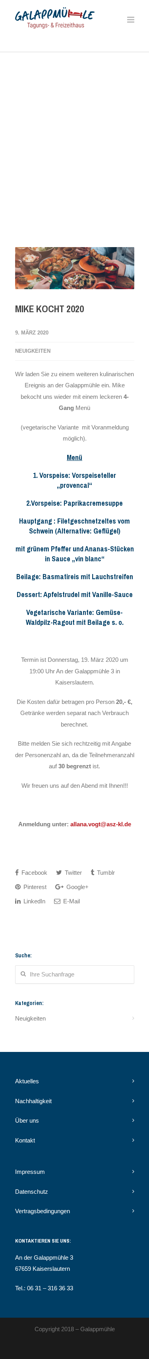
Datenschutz (31, 1191)
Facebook (33, 872)
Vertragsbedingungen (42, 1211)
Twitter (72, 872)
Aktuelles (27, 1081)
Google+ (77, 886)
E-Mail (71, 901)
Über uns (27, 1120)
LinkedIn (33, 901)
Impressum (30, 1171)
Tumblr (105, 872)
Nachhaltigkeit (33, 1101)
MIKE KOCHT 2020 (49, 308)
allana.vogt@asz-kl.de (100, 824)
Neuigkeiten (32, 351)
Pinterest (34, 886)
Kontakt (25, 1140)
